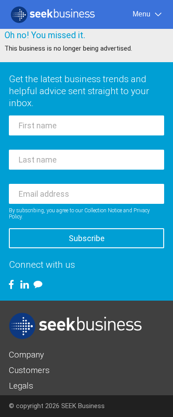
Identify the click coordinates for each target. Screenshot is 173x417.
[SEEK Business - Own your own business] (53, 14)
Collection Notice (103, 210)
